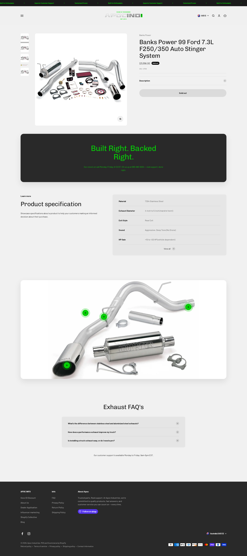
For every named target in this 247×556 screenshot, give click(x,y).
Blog (23, 522)
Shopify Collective (29, 517)
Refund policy (26, 546)
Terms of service (40, 546)
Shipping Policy (58, 512)
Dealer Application (29, 507)
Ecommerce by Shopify (57, 543)
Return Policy (58, 507)
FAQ (53, 498)
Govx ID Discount (28, 498)
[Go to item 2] (25, 48)
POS (42, 543)
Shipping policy (69, 546)
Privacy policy (55, 546)
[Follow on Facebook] (22, 533)
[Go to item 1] (25, 37)
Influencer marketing (30, 512)
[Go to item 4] (25, 65)
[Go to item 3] (25, 58)
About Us (25, 502)
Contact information (85, 546)
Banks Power (145, 35)
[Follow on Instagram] (29, 533)
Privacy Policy (58, 502)
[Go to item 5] (25, 72)
